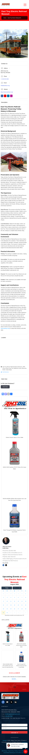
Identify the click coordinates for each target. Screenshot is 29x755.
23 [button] (3, 608)
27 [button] (7, 593)
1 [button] (25, 593)
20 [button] (18, 605)
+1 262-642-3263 (5, 79)
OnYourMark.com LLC (16, 552)
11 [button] (10, 601)
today (6, 588)
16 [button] (3, 605)
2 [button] (3, 597)
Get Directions (5, 372)
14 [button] (21, 601)
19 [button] (14, 605)
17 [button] (7, 605)
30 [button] (18, 593)
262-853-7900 (12, 550)
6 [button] (18, 597)
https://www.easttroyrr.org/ (7, 92)
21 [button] (21, 605)
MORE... (14, 679)
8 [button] (25, 597)
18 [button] (10, 605)
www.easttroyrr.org (5, 328)
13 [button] (18, 601)
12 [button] (14, 601)
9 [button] (3, 601)
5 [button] (14, 597)
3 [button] (18, 612)
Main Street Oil (11, 556)
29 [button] (14, 593)
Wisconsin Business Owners (15, 554)
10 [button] (7, 601)
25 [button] (10, 608)
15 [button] (25, 601)
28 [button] (10, 593)
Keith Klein (5, 548)
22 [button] (25, 605)
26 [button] (3, 593)
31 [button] (21, 593)
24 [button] (7, 608)
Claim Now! (5, 386)
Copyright (4, 740)
